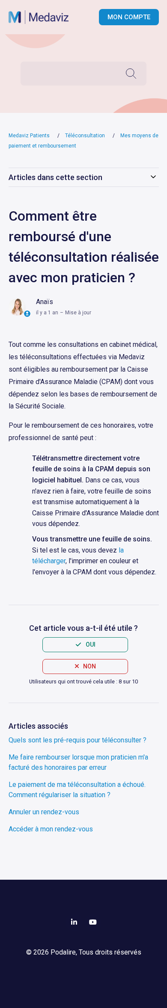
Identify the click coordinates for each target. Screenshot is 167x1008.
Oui (90, 644)
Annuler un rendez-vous (44, 812)
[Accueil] (43, 17)
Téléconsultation (85, 136)
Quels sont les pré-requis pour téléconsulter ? (77, 740)
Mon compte (128, 17)
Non (89, 666)
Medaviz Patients (29, 136)
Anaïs (44, 302)
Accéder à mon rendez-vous (51, 829)
